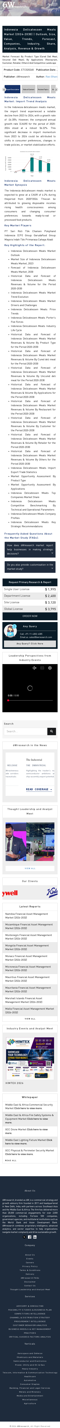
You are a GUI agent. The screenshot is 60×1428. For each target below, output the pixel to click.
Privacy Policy (30, 1267)
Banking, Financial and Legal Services (30, 1388)
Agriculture (30, 1404)
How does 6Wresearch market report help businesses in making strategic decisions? (30, 549)
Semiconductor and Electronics (30, 1361)
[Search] (49, 4)
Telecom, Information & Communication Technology (30, 1373)
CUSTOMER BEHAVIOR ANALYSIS (30, 1325)
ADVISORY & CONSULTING (30, 1306)
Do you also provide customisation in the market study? (30, 567)
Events (29, 1259)
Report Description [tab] (12, 89)
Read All (11, 1161)
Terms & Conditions (30, 1270)
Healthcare (30, 1377)
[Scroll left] (4, 89)
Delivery (30, 1274)
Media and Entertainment (30, 1396)
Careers (30, 1263)
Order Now (30, 616)
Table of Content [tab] (28, 89)
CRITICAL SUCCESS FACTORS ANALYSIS (30, 1337)
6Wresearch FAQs (30, 1278)
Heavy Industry (30, 1369)
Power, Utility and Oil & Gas (30, 1365)
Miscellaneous (30, 1400)
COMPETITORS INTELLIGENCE (30, 1314)
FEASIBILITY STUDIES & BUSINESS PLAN (30, 1310)
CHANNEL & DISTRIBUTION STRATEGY (30, 1318)
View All (30, 869)
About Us (30, 1255)
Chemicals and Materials (30, 1357)
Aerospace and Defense (30, 1353)
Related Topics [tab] (43, 89)
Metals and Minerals (30, 1392)
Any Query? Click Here (30, 644)
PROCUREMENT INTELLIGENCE (30, 1322)
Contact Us (30, 1286)
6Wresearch (22, 1426)
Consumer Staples (30, 1384)
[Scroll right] (56, 89)
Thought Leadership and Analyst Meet (30, 1290)
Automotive (30, 1380)
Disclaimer (30, 1282)
